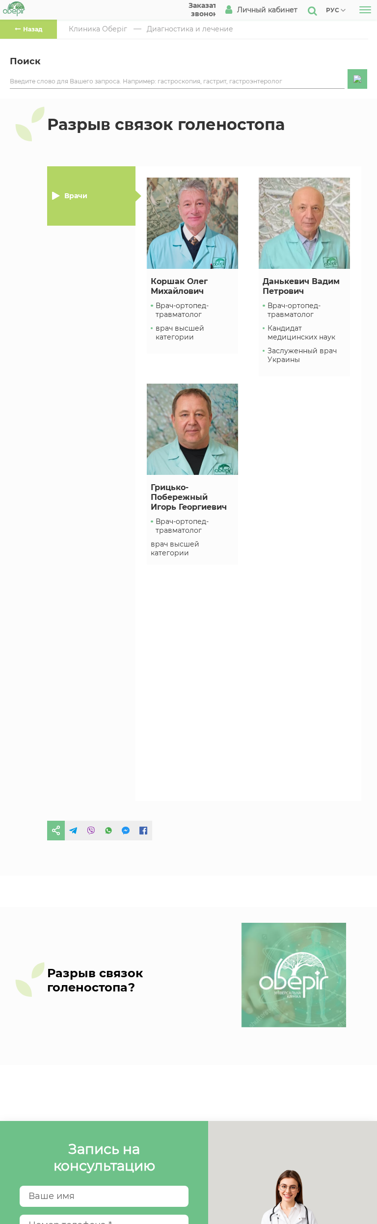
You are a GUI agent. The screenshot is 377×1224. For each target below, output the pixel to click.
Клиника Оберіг (98, 29)
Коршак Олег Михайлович (179, 286)
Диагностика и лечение (190, 29)
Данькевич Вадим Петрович (301, 286)
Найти (357, 79)
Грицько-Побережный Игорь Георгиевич (189, 497)
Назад (32, 29)
